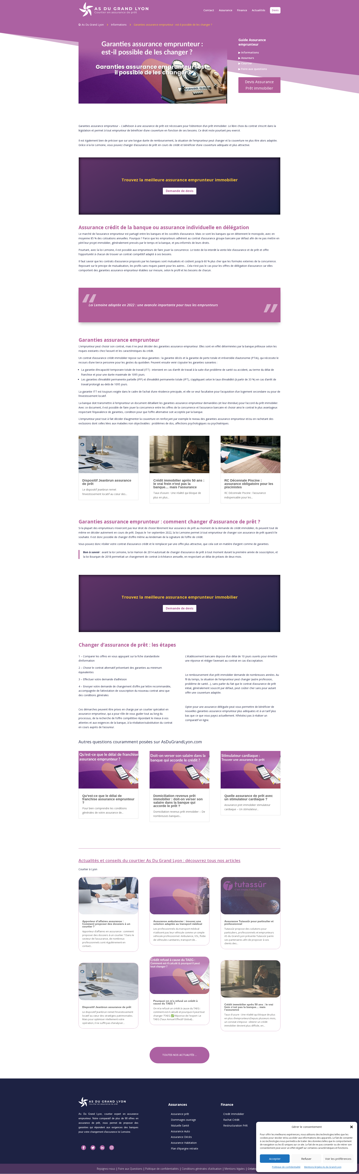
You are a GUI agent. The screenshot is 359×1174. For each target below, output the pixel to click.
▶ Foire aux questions (252, 69)
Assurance (225, 10)
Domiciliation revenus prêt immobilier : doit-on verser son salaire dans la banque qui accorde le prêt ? (178, 801)
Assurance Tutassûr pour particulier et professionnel (249, 922)
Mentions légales (235, 1168)
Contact (208, 10)
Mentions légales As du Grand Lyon (322, 1167)
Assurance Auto (180, 1131)
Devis (275, 10)
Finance (242, 10)
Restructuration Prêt (235, 1125)
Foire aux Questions (130, 1168)
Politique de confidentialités (162, 1168)
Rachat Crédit (231, 1119)
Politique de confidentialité (286, 1167)
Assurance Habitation (184, 1142)
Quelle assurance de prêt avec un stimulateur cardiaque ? (248, 797)
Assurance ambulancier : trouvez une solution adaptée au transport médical (177, 922)
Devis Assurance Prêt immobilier (259, 85)
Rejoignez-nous (106, 1168)
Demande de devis (179, 191)
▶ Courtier (245, 63)
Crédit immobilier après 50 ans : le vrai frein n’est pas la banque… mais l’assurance (178, 484)
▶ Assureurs (246, 58)
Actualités (258, 10)
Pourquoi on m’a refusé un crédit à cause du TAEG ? (175, 1002)
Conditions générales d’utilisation (202, 1168)
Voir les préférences (338, 1159)
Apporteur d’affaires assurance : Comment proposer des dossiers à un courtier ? (106, 924)
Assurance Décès (181, 1137)
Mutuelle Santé (180, 1125)
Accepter (275, 1159)
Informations (119, 24)
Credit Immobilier (233, 1114)
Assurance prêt (180, 1114)
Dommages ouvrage (183, 1119)
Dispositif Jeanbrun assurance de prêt (106, 482)
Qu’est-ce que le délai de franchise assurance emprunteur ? (108, 799)
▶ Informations (248, 52)
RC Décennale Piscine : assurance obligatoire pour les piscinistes (248, 484)
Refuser (306, 1159)
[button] (351, 1127)
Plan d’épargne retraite (184, 1148)
